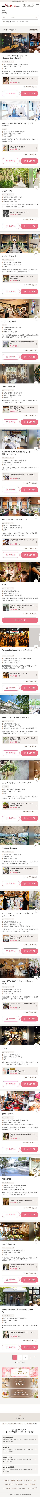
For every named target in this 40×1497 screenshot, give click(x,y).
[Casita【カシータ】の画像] (20, 374)
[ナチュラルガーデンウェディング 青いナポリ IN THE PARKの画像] (20, 900)
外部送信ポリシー (10, 1484)
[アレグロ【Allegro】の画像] (20, 1231)
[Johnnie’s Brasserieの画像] (20, 835)
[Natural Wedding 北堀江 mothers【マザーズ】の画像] (20, 1297)
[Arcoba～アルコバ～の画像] (20, 243)
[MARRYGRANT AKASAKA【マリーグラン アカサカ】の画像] (20, 110)
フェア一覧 (31, 93)
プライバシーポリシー (30, 1480)
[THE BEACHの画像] (20, 1166)
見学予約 (12, 93)
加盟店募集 (32, 1484)
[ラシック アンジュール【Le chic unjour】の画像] (20, 770)
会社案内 (6, 1480)
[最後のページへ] (35, 1357)
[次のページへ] (30, 1357)
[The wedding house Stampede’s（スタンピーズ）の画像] (20, 637)
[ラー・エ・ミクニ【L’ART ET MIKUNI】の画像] (20, 705)
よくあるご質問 (32, 1488)
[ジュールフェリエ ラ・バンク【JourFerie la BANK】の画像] (20, 968)
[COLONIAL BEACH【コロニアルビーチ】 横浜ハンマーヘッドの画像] (20, 439)
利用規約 (12, 1480)
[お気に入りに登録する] (36, 52)
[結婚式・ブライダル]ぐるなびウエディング (13, 1423)
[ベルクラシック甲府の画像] (20, 308)
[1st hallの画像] (20, 1035)
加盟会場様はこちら (21, 1484)
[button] (20, 1439)
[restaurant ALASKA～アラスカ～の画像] (20, 506)
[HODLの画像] (20, 572)
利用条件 (19, 1480)
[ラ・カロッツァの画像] (20, 178)
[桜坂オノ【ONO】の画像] (20, 1101)
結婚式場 (29, 1423)
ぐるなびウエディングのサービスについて (14, 1488)
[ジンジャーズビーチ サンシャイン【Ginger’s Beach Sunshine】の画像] (20, 43)
